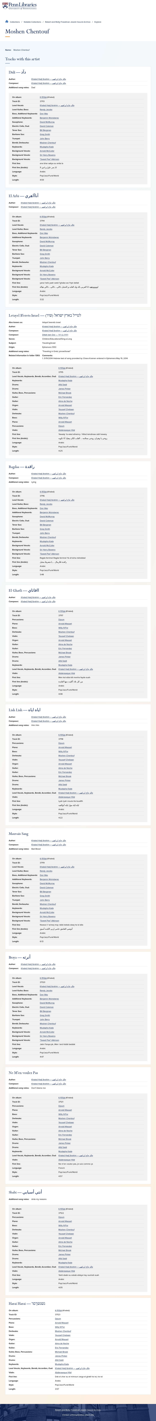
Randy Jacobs (46, 109)
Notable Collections (32, 22)
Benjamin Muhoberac (49, 118)
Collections (15, 22)
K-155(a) (43, 97)
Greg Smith (45, 134)
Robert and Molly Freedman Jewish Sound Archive (67, 22)
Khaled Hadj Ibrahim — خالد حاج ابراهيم (48, 79)
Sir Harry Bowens (47, 155)
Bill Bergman (45, 130)
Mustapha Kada (47, 147)
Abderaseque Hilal (66, 430)
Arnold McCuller (47, 151)
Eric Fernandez (65, 397)
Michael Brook (64, 393)
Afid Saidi (62, 384)
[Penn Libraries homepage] (19, 6)
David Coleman (47, 126)
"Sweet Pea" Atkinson (49, 159)
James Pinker (64, 388)
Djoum (61, 426)
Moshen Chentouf (48, 142)
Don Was (44, 113)
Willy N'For (63, 417)
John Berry (45, 138)
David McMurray (47, 122)
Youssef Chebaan (66, 409)
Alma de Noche (65, 401)
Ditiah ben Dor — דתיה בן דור (55, 334)
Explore (97, 22)
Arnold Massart (65, 405)
